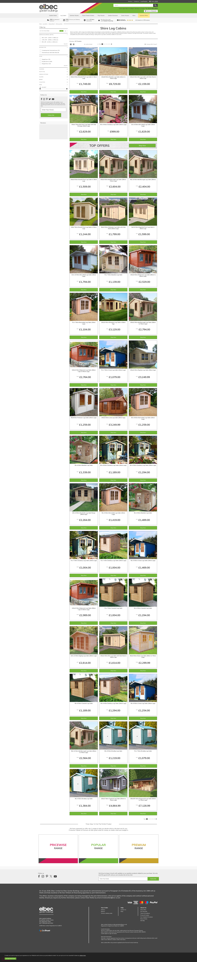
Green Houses (125, 15)
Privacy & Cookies (144, 915)
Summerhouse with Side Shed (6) (50, 52)
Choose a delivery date (106, 913)
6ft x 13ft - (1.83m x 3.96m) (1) (50, 37)
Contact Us (123, 909)
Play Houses (101, 15)
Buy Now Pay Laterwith (107, 20)
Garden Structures (113, 15)
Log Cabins (63, 15)
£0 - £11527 (43, 87)
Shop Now (83, 92)
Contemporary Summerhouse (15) (51, 50)
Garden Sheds (53, 15)
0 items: (154, 1)
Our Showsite (143, 911)
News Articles (143, 918)
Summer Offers (144, 15)
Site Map (142, 920)
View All (65, 43)
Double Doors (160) (47, 61)
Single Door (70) (46, 59)
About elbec (143, 909)
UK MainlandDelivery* (54, 20)
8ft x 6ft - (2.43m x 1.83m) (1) (49, 42)
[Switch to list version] (73, 44)
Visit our (152, 11)
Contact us (136, 1)
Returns (103, 911)
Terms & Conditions (145, 913)
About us (130, 1)
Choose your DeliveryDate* (73, 20)
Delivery (103, 909)
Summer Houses (74, 15)
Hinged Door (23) (46, 63)
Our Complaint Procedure (146, 917)
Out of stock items (44, 30)
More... (134, 15)
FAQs (122, 911)
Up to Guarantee (90, 20)
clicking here (83, 955)
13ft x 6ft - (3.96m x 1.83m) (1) (50, 39)
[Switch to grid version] (71, 44)
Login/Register (144, 1)
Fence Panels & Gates (88, 15)
